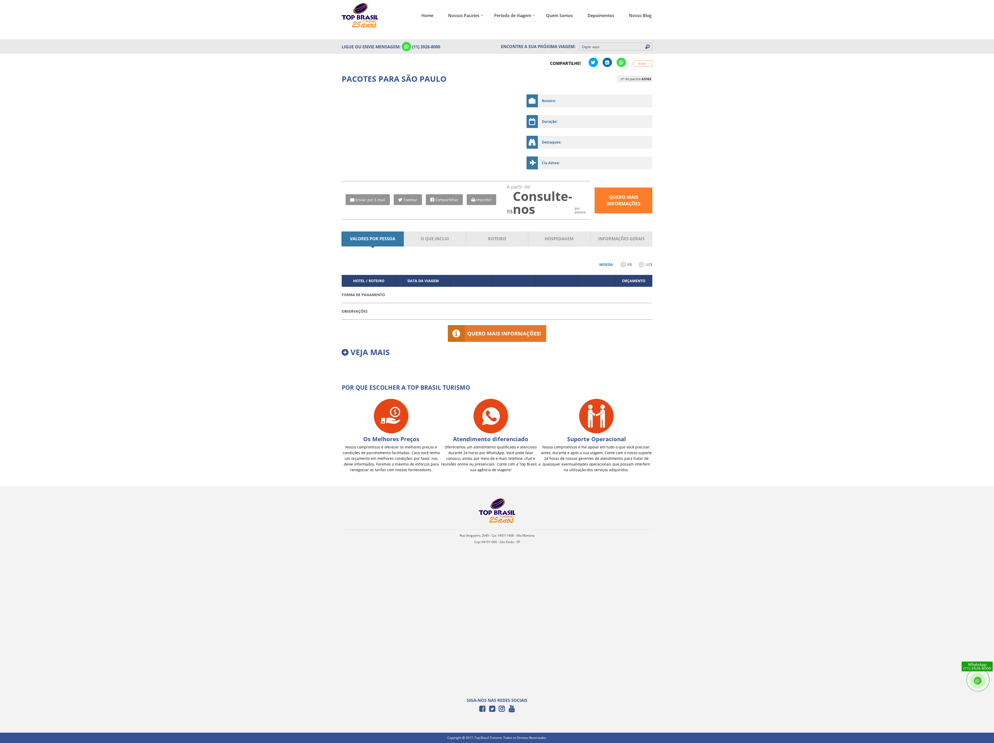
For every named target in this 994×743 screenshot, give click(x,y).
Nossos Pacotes (463, 15)
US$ (649, 264)
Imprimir (484, 199)
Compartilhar (446, 199)
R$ (629, 264)
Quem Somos (559, 15)
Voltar (642, 63)
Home (427, 15)
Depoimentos (601, 15)
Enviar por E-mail (370, 199)
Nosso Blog (640, 15)
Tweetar (410, 199)
